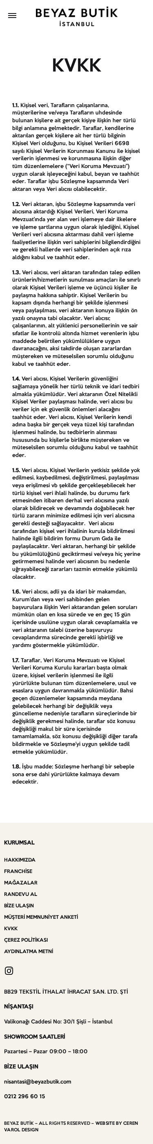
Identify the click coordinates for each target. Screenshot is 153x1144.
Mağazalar (21, 883)
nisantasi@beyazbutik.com (37, 1082)
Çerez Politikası (26, 940)
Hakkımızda (19, 860)
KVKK (11, 928)
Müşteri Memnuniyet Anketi (41, 917)
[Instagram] (8, 971)
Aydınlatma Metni (28, 951)
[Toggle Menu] (12, 16)
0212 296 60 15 (24, 1097)
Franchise (18, 871)
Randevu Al (20, 894)
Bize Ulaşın (19, 906)
